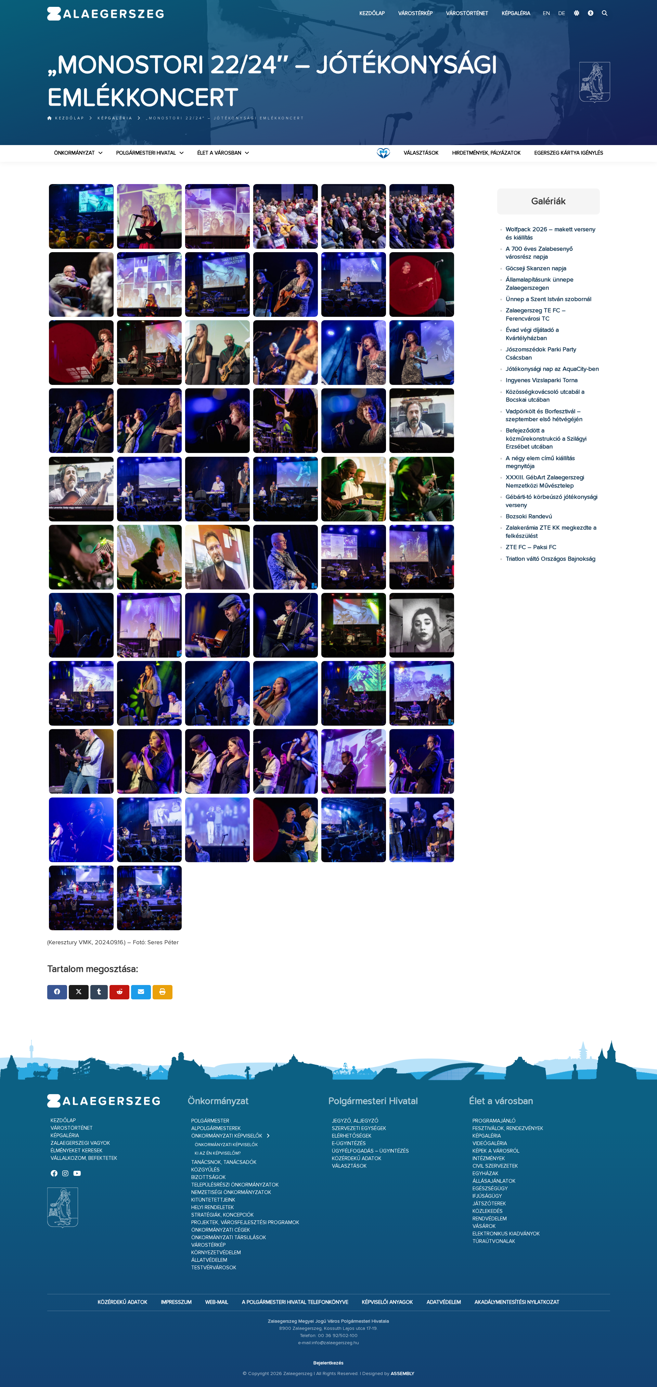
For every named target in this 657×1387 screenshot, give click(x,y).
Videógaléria (490, 1143)
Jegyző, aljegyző (355, 1121)
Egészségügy (490, 1188)
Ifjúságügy (487, 1196)
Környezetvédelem (216, 1252)
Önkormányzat (74, 153)
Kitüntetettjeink (213, 1200)
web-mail (216, 1302)
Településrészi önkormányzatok (235, 1185)
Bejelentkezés (328, 1363)
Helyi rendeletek (212, 1207)
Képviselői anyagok (387, 1302)
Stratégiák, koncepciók (222, 1215)
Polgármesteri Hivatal (146, 153)
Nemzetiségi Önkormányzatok (231, 1192)
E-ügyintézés (349, 1143)
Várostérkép (415, 13)
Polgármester (210, 1121)
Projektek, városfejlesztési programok (245, 1222)
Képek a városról (496, 1151)
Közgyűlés (205, 1169)
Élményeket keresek (77, 1150)
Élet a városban (219, 153)
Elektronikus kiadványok (506, 1233)
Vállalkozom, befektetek (84, 1158)
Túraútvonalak (494, 1241)
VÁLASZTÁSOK (421, 153)
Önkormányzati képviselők (226, 1136)
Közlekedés (488, 1211)
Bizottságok (208, 1177)
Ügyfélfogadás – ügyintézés (370, 1151)
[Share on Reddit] (119, 992)
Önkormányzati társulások (228, 1237)
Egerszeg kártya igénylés (568, 153)
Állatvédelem (209, 1260)
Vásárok (484, 1226)
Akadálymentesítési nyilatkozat (517, 1302)
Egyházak (486, 1173)
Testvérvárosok (213, 1267)
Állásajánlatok (494, 1181)
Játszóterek (489, 1203)
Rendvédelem (490, 1218)
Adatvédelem (444, 1302)
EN (546, 13)
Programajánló (494, 1121)
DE (561, 13)
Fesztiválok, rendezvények (508, 1128)
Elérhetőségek (352, 1136)
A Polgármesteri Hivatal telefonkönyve (295, 1302)
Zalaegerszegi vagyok (80, 1143)
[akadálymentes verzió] (590, 13)
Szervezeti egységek (359, 1128)
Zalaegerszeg (105, 13)
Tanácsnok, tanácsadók (224, 1162)
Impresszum (176, 1302)
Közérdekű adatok (357, 1158)
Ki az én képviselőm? (218, 1153)
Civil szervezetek (495, 1166)
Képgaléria (516, 13)
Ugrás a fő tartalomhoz (593, 3)
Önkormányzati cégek (220, 1230)
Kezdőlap (372, 13)
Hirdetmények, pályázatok (486, 153)
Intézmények (489, 1158)
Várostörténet (467, 13)
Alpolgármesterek (216, 1128)
